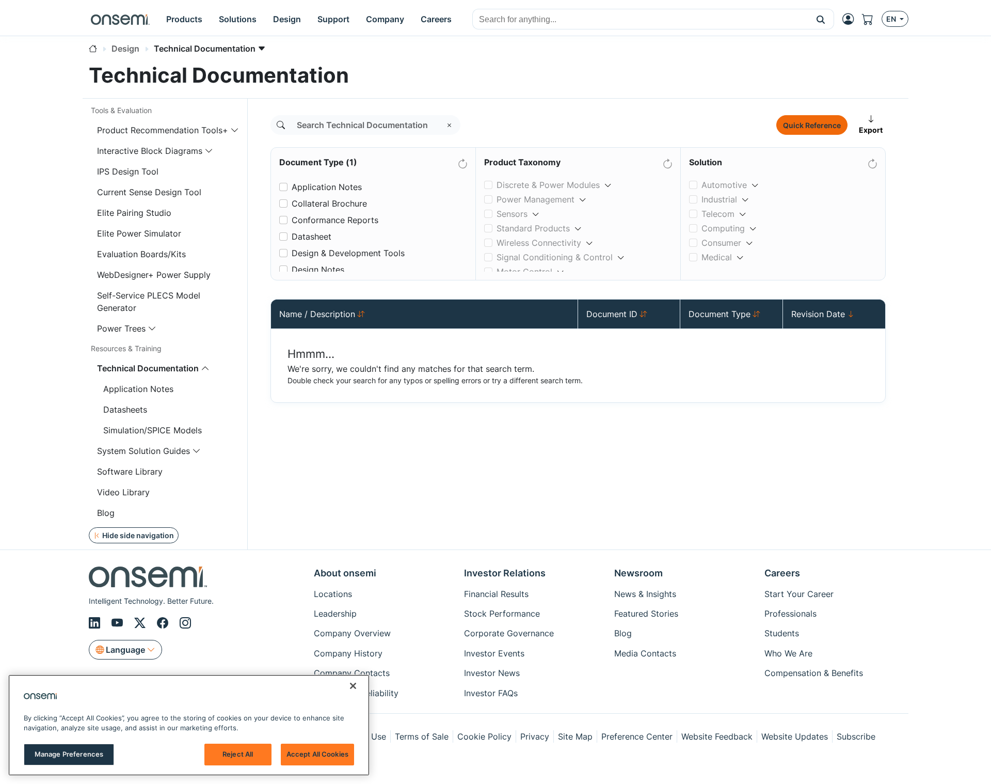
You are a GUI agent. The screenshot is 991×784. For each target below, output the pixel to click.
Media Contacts (645, 653)
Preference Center (637, 736)
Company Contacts (352, 673)
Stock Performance (502, 613)
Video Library (123, 492)
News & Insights (645, 594)
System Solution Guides (143, 451)
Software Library (130, 471)
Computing (723, 228)
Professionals (790, 613)
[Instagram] (185, 623)
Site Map (575, 736)
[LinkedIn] (96, 623)
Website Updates (794, 736)
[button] (821, 19)
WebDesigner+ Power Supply (154, 275)
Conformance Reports (335, 220)
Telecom (717, 214)
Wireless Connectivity (539, 243)
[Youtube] (118, 623)
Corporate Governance (509, 633)
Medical (716, 257)
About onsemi (345, 573)
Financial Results (496, 594)
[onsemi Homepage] (120, 19)
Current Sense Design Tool (149, 192)
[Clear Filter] (462, 161)
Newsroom (638, 573)
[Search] (280, 125)
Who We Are (788, 653)
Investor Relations (505, 573)
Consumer (721, 243)
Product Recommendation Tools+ (162, 130)
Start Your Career (799, 594)
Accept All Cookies (317, 754)
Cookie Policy (484, 736)
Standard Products (533, 228)
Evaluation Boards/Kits (141, 254)
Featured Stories (646, 613)
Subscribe (856, 736)
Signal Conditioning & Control (555, 257)
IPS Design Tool (127, 171)
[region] (189, 725)
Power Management (535, 199)
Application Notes (138, 389)
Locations (333, 594)
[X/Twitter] (141, 623)
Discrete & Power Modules (548, 185)
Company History (348, 653)
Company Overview (352, 633)
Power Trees (121, 328)
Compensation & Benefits (813, 673)
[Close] (353, 686)
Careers (782, 573)
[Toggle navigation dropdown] (235, 130)
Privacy (534, 736)
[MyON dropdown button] (851, 19)
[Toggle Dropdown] (608, 181)
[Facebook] (164, 623)
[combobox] (640, 19)
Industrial (719, 199)
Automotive (724, 185)
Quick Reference (812, 125)
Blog (106, 513)
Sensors (512, 214)
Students (781, 633)
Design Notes (318, 269)
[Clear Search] (449, 125)
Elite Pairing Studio (134, 213)
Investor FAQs (491, 693)
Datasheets (125, 409)
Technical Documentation (148, 368)
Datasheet (311, 236)
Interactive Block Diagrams (149, 151)
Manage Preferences (69, 754)
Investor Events (494, 653)
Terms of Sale (422, 736)
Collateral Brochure (329, 203)
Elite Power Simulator (139, 233)
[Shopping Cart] (872, 19)
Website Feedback (717, 736)
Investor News (492, 673)
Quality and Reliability (356, 693)
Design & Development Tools (348, 253)
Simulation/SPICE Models (152, 430)
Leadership (335, 613)
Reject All (237, 754)
